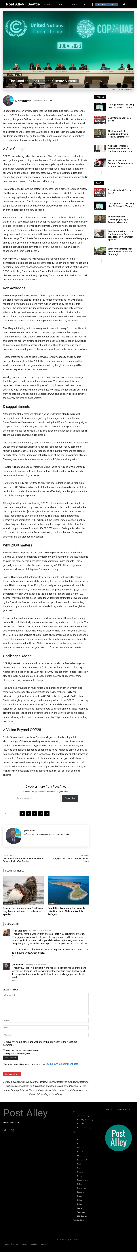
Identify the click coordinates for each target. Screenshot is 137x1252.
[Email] (40, 813)
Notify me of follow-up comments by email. (22, 1050)
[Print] (47, 813)
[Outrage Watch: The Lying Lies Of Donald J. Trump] (100, 107)
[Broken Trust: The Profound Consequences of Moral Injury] (100, 163)
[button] (124, 4)
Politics (97, 110)
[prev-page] (95, 172)
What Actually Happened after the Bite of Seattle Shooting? (120, 252)
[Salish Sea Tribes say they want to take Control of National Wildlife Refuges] (68, 890)
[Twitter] (12, 1130)
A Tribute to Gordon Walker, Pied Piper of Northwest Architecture (120, 149)
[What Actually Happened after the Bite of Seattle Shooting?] (100, 251)
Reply (14, 956)
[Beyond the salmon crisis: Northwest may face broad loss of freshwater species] (23, 890)
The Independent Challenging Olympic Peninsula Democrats (119, 134)
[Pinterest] (34, 813)
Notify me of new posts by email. (18, 1054)
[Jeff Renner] (8, 100)
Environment (14, 74)
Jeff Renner (24, 100)
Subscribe (70, 798)
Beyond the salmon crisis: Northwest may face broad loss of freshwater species (23, 911)
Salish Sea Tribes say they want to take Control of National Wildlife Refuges (66, 911)
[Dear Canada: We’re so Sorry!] (100, 120)
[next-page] (100, 172)
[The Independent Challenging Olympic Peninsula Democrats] (100, 133)
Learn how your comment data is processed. (63, 1063)
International (99, 123)
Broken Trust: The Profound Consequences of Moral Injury (120, 163)
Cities (96, 254)
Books (97, 151)
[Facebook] (22, 813)
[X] (28, 813)
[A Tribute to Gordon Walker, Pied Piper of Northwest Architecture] (100, 148)
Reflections (98, 166)
